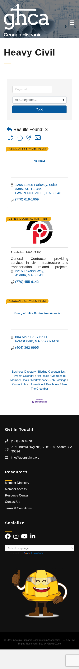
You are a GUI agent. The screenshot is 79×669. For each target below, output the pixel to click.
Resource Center (16, 495)
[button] (9, 130)
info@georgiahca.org (25, 457)
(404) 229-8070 (21, 440)
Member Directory (17, 482)
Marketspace (39, 380)
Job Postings (58, 380)
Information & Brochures (44, 384)
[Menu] (72, 22)
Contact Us (12, 501)
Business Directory (24, 371)
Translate (37, 553)
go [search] (41, 109)
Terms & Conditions (18, 508)
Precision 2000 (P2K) (26, 252)
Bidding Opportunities (51, 371)
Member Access (16, 489)
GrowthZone (54, 643)
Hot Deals (43, 375)
